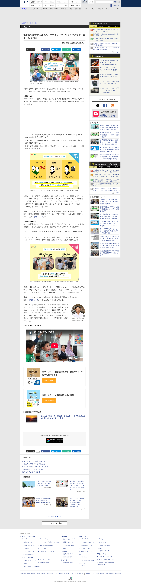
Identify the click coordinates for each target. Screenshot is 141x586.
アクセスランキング (101, 23)
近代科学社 (64, 560)
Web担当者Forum (27, 542)
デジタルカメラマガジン (29, 560)
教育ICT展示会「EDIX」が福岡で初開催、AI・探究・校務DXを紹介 (109, 135)
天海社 (101, 539)
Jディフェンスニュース (87, 542)
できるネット (26, 563)
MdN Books (84, 557)
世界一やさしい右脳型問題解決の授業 (58, 395)
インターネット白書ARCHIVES (31, 566)
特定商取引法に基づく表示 (113, 573)
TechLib (83, 566)
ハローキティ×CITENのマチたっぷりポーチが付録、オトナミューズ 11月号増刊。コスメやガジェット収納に (106, 190)
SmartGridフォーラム (46, 539)
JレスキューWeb (85, 548)
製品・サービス (102, 9)
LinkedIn (78, 49)
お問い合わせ (41, 573)
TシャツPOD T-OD (68, 545)
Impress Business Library (47, 545)
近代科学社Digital (68, 562)
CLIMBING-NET (67, 557)
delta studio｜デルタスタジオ (33, 469)
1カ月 (116, 26)
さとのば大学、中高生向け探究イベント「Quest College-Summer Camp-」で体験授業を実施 (77, 502)
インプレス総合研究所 (29, 545)
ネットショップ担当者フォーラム (49, 542)
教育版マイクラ (54, 9)
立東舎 (64, 548)
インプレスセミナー (45, 548)
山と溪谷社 (64, 551)
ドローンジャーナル (28, 551)
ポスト (32, 49)
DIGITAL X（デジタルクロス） (48, 551)
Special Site (99, 56)
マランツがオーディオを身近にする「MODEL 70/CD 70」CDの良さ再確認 (109, 90)
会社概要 (88, 573)
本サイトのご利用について (27, 573)
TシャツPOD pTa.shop (105, 556)
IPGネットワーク (101, 554)
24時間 (101, 26)
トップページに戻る (54, 523)
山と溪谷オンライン (68, 554)
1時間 (93, 26)
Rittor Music (64, 536)
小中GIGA (36, 9)
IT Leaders (25, 548)
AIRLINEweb (84, 539)
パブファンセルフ (104, 551)
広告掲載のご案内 (52, 573)
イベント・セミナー (90, 9)
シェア (47, 49)
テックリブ (82, 563)
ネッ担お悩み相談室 (28, 554)
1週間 (109, 26)
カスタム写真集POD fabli (106, 559)
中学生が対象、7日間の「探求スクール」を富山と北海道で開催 (43, 483)
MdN (80, 554)
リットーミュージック (69, 539)
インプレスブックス (45, 559)
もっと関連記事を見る (53, 516)
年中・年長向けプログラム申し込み (35, 467)
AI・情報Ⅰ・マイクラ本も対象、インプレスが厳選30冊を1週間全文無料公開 (109, 149)
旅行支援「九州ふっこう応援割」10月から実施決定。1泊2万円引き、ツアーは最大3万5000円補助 (106, 181)
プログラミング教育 (66, 9)
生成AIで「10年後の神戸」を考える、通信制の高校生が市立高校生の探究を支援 (109, 245)
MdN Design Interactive (87, 560)
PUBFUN (99, 548)
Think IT (25, 539)
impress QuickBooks (104, 545)
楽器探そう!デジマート (69, 542)
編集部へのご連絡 (64, 573)
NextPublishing (44, 562)
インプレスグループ (98, 573)
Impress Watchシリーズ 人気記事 (106, 164)
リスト (38, 49)
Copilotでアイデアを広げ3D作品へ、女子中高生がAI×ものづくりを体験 (109, 202)
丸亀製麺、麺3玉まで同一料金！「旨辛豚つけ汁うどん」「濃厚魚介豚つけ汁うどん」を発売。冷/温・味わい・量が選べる (106, 176)
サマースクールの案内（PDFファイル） (37, 461)
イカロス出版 (82, 536)
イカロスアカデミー (86, 551)
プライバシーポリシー (77, 573)
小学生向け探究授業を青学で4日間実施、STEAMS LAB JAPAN (43, 500)
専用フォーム (38, 217)
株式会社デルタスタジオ (31, 472)
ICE (98, 536)
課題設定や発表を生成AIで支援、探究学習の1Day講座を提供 (109, 253)
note (68, 49)
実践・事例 (78, 9)
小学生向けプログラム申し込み (33, 464)
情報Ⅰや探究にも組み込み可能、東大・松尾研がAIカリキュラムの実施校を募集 (109, 238)
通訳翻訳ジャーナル (86, 545)
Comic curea (102, 542)
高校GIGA (44, 9)
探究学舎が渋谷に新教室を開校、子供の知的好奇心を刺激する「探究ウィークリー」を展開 (77, 485)
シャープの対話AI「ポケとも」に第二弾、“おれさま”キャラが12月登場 (109, 231)
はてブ (57, 49)
